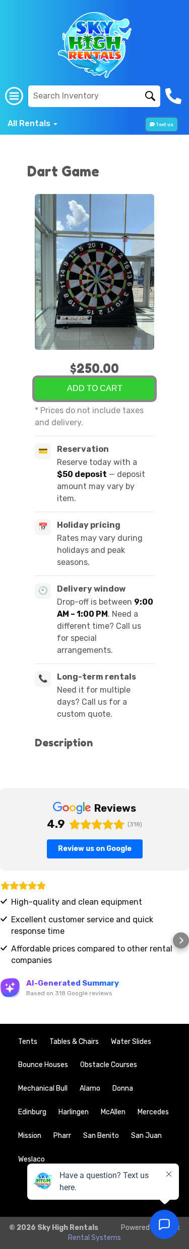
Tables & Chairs (74, 1041)
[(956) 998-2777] (174, 96)
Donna (122, 1088)
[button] (8, 940)
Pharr (62, 1135)
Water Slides (131, 1041)
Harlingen (73, 1112)
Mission (29, 1135)
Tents (27, 1041)
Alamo (90, 1088)
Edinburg (32, 1112)
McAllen (113, 1112)
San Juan (146, 1135)
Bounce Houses (43, 1065)
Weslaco (31, 1159)
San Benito (101, 1135)
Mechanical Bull (43, 1088)
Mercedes (153, 1112)
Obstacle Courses (108, 1065)
